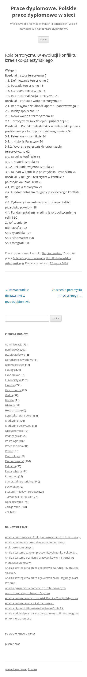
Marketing (11, 420)
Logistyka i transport (18, 415)
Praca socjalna (14, 446)
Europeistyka (13, 380)
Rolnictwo (11, 476)
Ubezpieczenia (14, 502)
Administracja (13, 344)
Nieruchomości (14, 431)
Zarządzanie (12, 507)
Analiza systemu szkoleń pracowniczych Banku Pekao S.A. (41, 552)
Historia (10, 405)
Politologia (11, 441)
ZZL (7, 512)
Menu (43, 39)
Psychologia (12, 456)
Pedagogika (12, 436)
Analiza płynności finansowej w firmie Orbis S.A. (34, 608)
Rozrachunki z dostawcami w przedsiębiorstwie (17, 296)
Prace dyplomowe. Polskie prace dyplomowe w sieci (43, 11)
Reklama (10, 466)
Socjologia (11, 486)
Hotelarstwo (13, 410)
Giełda (9, 395)
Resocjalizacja (13, 471)
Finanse (10, 385)
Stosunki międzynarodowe (22, 491)
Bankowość (12, 349)
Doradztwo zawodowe (19, 360)
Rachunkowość (14, 461)
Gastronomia (13, 390)
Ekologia (10, 370)
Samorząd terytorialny (19, 481)
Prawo (9, 451)
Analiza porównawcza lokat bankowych (29, 603)
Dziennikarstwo (14, 365)
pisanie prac (12, 644)
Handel (9, 400)
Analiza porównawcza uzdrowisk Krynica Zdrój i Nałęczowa (41, 598)
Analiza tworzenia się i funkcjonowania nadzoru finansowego (43, 537)
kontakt (32, 669)
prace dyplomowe (16, 669)
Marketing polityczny (18, 426)
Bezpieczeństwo (52, 253)
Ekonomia (11, 375)
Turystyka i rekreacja (18, 497)
